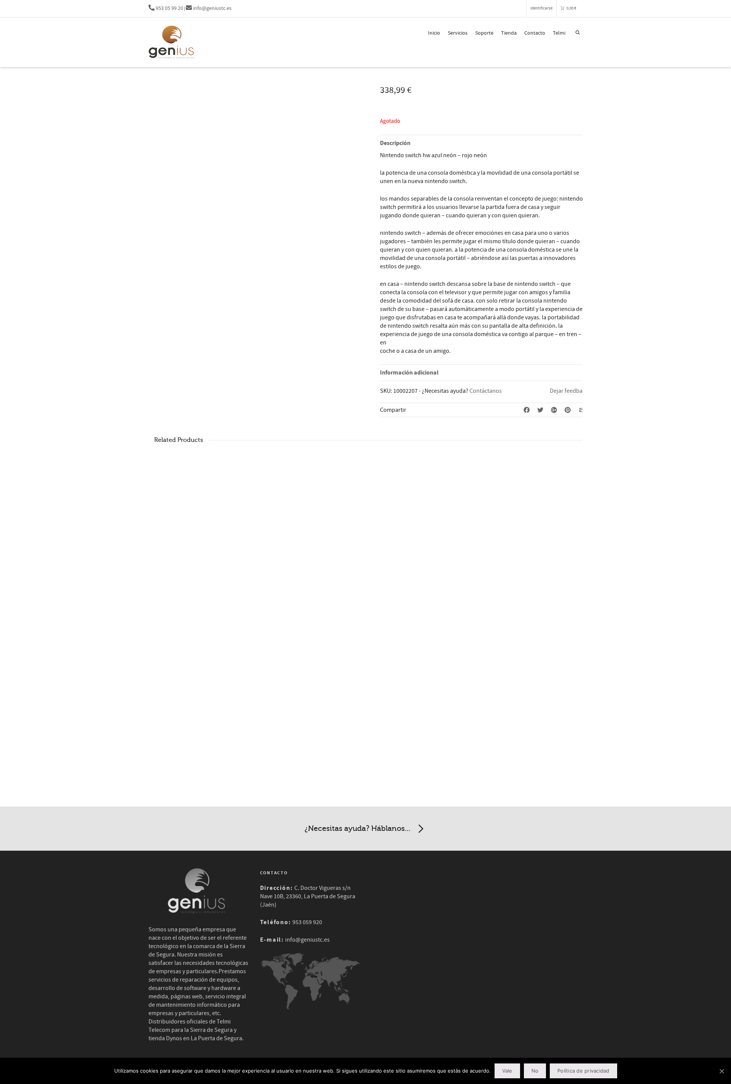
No (535, 1071)
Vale (507, 1071)
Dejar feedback (569, 391)
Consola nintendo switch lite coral (436, 566)
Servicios (458, 33)
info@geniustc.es (211, 8)
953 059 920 (307, 922)
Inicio (434, 33)
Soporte (484, 33)
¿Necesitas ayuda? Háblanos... (357, 828)
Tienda (509, 33)
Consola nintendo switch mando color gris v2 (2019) (212, 569)
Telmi (559, 33)
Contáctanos (485, 391)
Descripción (395, 143)
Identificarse (541, 8)
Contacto (534, 33)
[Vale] (721, 1071)
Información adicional (409, 372)
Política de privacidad (583, 1071)
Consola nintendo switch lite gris (323, 566)
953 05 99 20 (169, 8)
